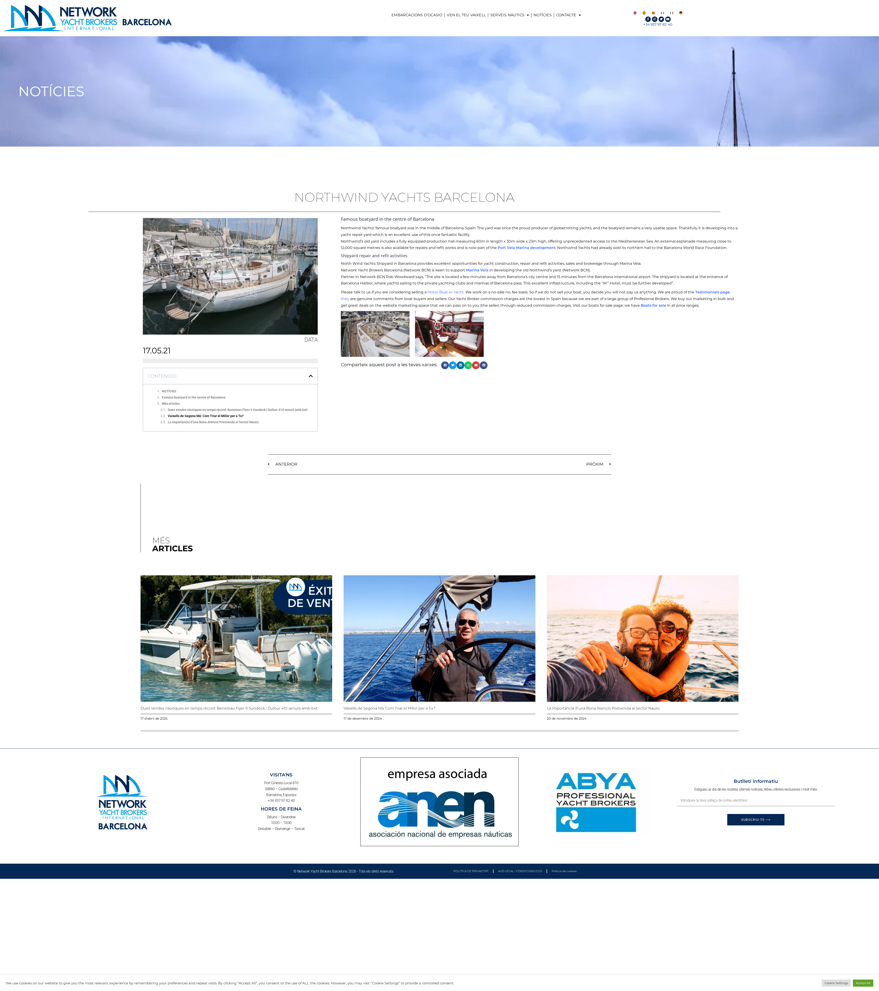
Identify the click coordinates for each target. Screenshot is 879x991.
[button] (311, 376)
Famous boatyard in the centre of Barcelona (193, 397)
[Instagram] (654, 19)
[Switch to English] (635, 13)
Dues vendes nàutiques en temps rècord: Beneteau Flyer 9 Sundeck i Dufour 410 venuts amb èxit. (238, 410)
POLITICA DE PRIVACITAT (470, 871)
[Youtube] (668, 19)
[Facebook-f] (648, 19)
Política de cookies (564, 871)
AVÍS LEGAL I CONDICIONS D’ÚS (520, 871)
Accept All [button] (863, 983)
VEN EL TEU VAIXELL (466, 15)
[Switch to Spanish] (644, 13)
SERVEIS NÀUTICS (507, 15)
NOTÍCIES (543, 15)
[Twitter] (661, 19)
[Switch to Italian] (671, 13)
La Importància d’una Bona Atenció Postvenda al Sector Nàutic (213, 422)
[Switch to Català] (653, 13)
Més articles (171, 403)
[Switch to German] (680, 13)
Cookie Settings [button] (836, 983)
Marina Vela (477, 270)
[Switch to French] (662, 13)
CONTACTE (566, 15)
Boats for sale (653, 305)
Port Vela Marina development (527, 248)
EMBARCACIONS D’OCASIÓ (416, 15)
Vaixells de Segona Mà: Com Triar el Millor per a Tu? (206, 416)
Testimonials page (712, 292)
